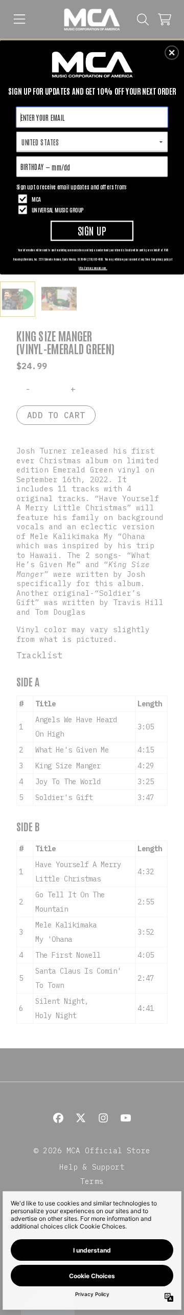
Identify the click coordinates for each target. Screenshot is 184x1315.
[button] (172, 53)
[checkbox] (93, 199)
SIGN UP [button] (92, 230)
